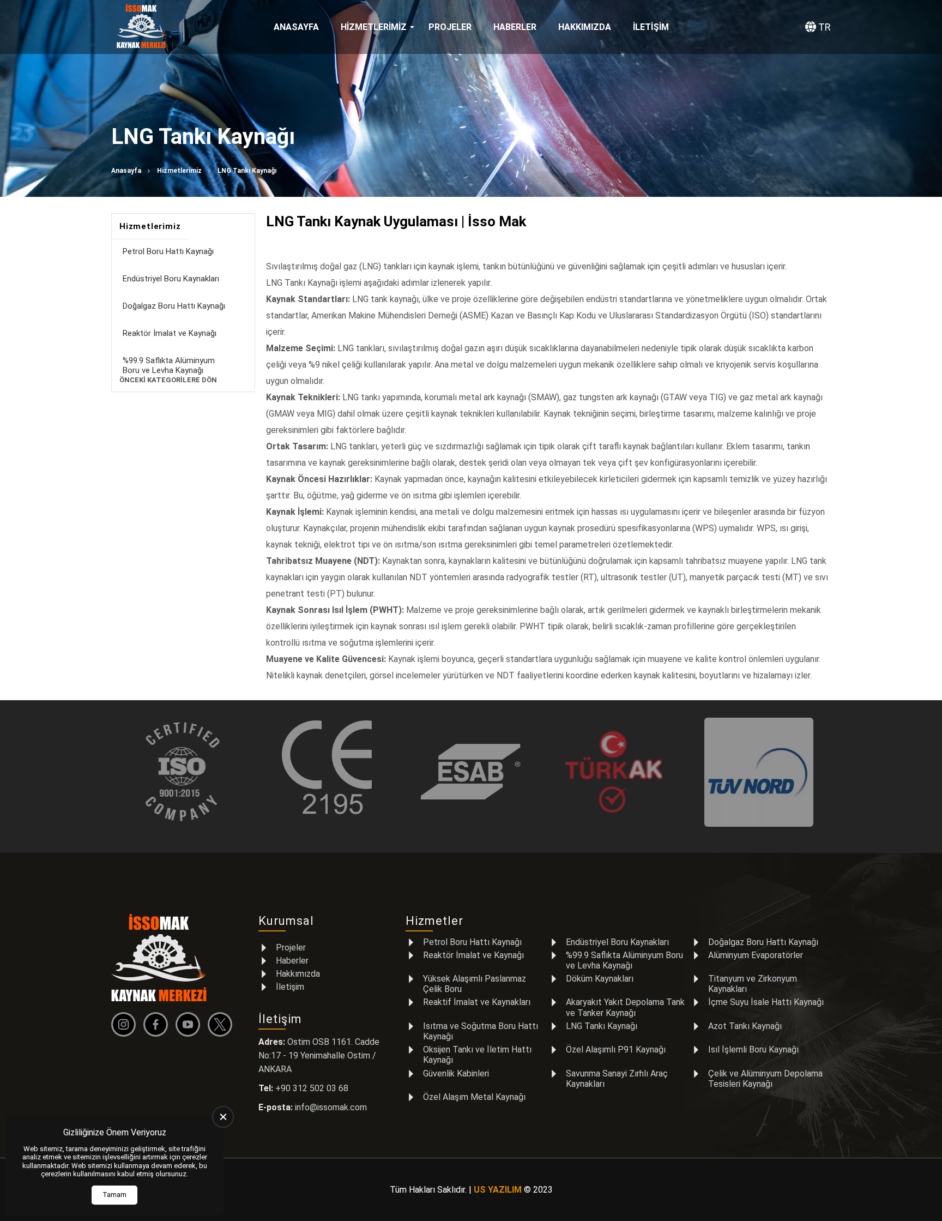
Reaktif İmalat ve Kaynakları (476, 1002)
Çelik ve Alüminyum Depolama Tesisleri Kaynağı (765, 1078)
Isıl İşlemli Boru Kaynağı (753, 1049)
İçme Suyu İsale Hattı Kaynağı (766, 1002)
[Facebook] (158, 1024)
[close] (223, 1117)
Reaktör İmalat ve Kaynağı (169, 333)
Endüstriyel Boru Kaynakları (171, 279)
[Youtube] (191, 1024)
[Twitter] (223, 1024)
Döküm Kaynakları (599, 978)
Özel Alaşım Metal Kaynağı (474, 1097)
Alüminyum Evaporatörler (755, 955)
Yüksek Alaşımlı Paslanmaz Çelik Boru (474, 983)
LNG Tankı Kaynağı (601, 1026)
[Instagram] (126, 1024)
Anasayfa (296, 27)
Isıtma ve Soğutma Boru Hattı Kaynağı (480, 1031)
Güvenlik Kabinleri (456, 1073)
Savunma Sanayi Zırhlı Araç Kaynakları (617, 1078)
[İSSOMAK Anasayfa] (141, 27)
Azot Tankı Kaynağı (745, 1026)
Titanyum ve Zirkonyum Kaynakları (752, 983)
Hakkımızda (584, 27)
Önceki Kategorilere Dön (168, 380)
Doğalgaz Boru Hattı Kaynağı (174, 306)
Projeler (450, 27)
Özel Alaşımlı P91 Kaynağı (616, 1049)
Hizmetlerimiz (374, 27)
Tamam (114, 1194)
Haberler (514, 27)
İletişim (651, 27)
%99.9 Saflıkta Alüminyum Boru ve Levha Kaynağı (169, 365)
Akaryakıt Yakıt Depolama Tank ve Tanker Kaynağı (625, 1007)
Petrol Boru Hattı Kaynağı (168, 251)
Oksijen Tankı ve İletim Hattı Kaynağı (477, 1054)
